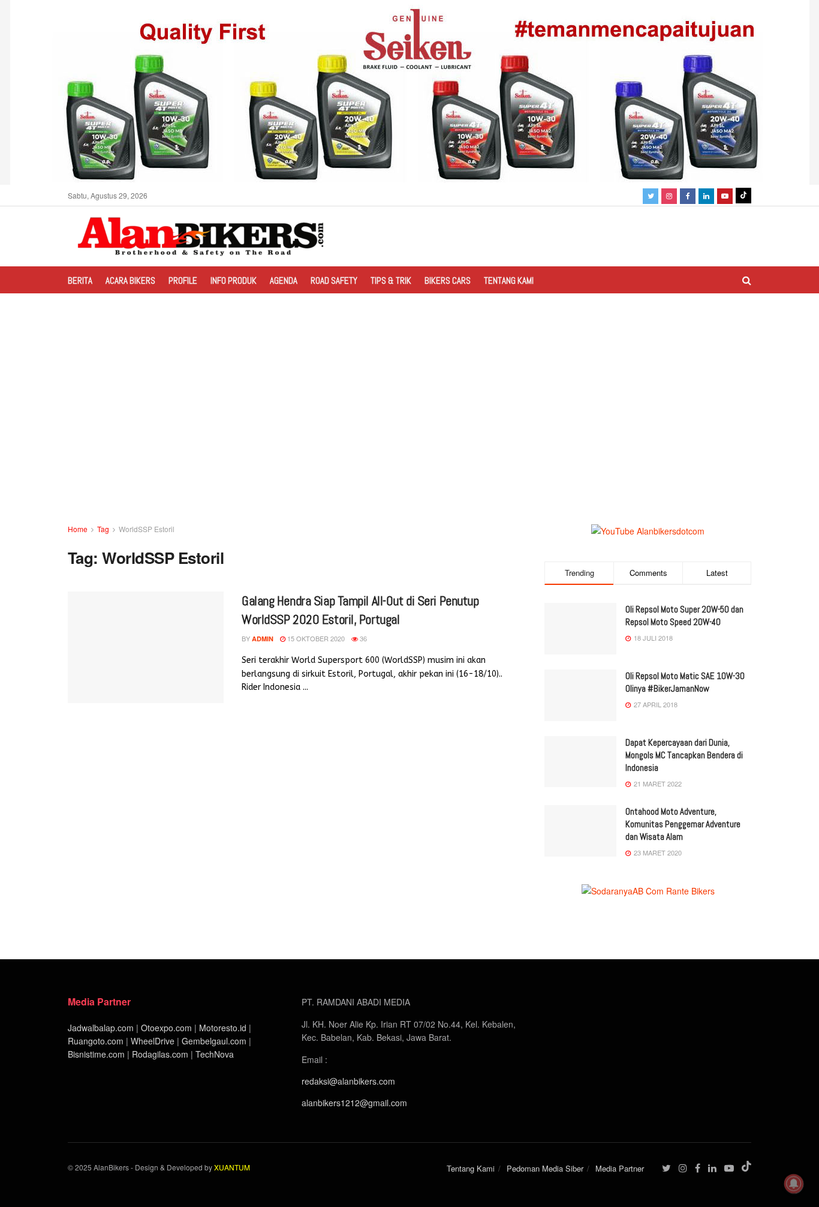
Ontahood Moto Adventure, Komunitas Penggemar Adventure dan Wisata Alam (682, 824)
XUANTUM (232, 1167)
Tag (103, 529)
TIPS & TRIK (391, 280)
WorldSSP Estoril (146, 529)
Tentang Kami (509, 280)
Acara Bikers (130, 280)
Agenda (283, 280)
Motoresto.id (222, 1028)
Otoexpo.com (166, 1028)
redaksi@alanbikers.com (348, 1081)
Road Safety (334, 280)
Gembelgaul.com (215, 1041)
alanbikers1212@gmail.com (354, 1103)
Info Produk (233, 280)
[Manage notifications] (793, 1183)
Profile (182, 280)
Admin (262, 638)
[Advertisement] (409, 433)
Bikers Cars (447, 280)
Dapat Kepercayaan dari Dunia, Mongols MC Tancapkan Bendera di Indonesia (684, 755)
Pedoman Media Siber (545, 1168)
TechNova (214, 1054)
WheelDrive (152, 1041)
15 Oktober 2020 (315, 638)
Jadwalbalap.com (101, 1028)
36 (362, 638)
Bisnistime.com (96, 1054)
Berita (80, 280)
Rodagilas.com (160, 1054)
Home (78, 529)
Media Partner (619, 1168)
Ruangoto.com (96, 1041)
